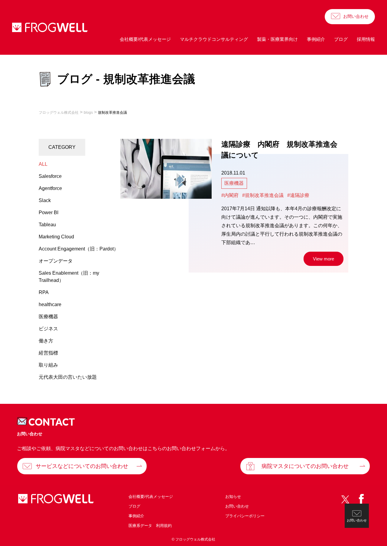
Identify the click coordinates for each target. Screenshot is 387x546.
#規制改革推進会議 (263, 195)
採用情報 (366, 39)
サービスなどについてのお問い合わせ (82, 466)
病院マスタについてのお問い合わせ (305, 466)
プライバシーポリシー (245, 516)
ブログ (341, 39)
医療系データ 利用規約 (150, 525)
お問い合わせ (356, 16)
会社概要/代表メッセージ (145, 39)
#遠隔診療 (298, 195)
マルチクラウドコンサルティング (214, 39)
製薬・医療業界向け (277, 39)
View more (323, 258)
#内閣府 (230, 195)
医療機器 (234, 183)
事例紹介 (316, 39)
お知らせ (233, 496)
